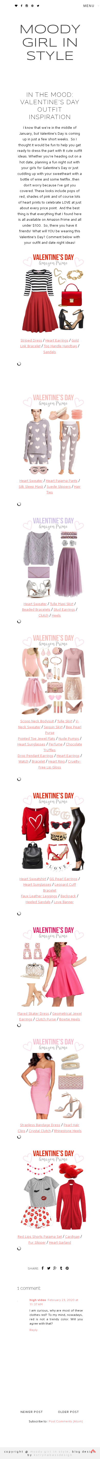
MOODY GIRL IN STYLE (50, 43)
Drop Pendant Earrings (35, 756)
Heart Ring (56, 761)
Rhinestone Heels (68, 1131)
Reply (33, 1330)
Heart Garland (60, 1242)
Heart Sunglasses (31, 744)
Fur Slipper (37, 1242)
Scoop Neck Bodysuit (37, 721)
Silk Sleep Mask (31, 486)
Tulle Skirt (64, 721)
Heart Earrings (56, 340)
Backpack (68, 896)
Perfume (56, 744)
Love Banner (64, 902)
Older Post (68, 1412)
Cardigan (72, 1236)
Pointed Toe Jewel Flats (36, 738)
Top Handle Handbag (60, 346)
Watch (23, 761)
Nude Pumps (68, 738)
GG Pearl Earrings (63, 879)
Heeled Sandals (38, 902)
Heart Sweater (31, 481)
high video (37, 1300)
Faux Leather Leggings (39, 896)
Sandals (49, 352)
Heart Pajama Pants (61, 481)
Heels (56, 615)
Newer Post (32, 1412)
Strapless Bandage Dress (40, 1125)
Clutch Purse (46, 1019)
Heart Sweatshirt (32, 879)
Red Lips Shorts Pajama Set (40, 1236)
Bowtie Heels (69, 1019)
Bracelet (38, 761)
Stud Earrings (64, 609)
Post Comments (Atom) (66, 1421)
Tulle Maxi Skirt (61, 604)
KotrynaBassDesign (53, 1454)
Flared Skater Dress (33, 1013)
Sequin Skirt (53, 727)
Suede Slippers (59, 486)
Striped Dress (31, 340)
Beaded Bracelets (36, 609)
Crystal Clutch (40, 1131)
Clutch (43, 615)
